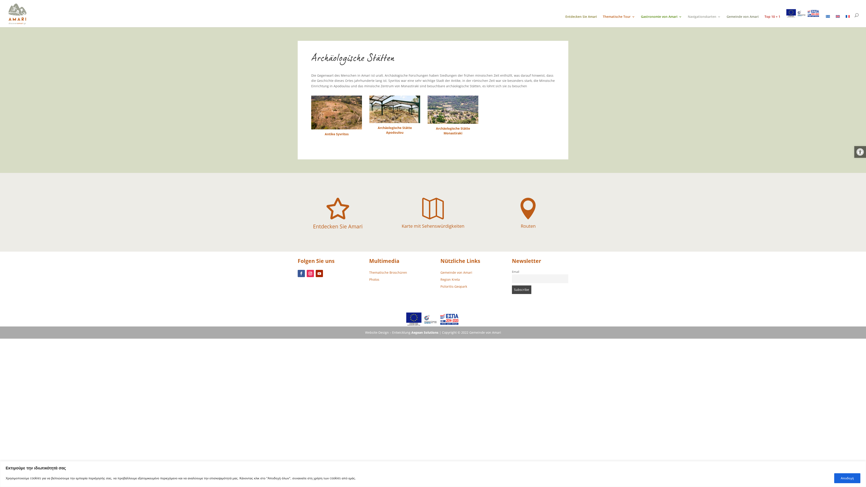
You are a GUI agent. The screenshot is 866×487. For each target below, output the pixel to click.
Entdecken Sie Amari (581, 17)
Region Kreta (450, 279)
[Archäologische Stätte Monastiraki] (453, 110)
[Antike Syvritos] (336, 112)
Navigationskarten (702, 17)
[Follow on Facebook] (301, 273)
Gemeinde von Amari (743, 17)
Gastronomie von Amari (659, 17)
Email (515, 272)
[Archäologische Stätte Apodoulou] (394, 109)
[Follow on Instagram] (310, 273)
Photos (374, 279)
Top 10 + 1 (772, 17)
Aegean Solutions (424, 332)
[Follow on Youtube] (319, 273)
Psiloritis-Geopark (453, 286)
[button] (860, 152)
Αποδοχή (847, 478)
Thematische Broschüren (388, 272)
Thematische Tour (617, 17)
